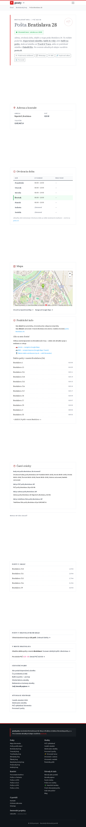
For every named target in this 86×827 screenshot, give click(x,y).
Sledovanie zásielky (19, 703)
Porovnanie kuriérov (17, 775)
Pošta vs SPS (14, 785)
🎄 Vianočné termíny (51, 785)
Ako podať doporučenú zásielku (23, 670)
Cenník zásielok (49, 746)
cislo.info (18, 814)
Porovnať (19, 60)
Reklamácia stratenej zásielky (23, 683)
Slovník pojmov (49, 777)
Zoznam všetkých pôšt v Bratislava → (56, 651)
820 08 (46, 116)
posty (17, 3)
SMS (50, 55)
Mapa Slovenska (15, 743)
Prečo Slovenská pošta (52, 788)
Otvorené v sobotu (50, 757)
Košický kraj (14, 767)
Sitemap (13, 806)
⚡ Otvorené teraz (50, 754)
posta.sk (18, 50)
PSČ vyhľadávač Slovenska (21, 705)
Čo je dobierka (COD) (19, 674)
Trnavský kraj (14, 751)
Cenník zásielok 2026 (20, 700)
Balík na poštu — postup (21, 677)
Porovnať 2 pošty (18, 708)
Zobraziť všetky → (44, 637)
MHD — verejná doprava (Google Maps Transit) (33, 350)
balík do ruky (49, 41)
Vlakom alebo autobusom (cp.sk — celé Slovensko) (35, 353)
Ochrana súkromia (16, 803)
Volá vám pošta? (49, 790)
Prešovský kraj (15, 765)
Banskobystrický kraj (17, 762)
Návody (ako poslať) (51, 775)
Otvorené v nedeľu (50, 759)
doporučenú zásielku (32, 41)
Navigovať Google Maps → (44, 310)
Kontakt (13, 801)
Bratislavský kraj (21, 7)
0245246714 (19, 123)
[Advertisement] (43, 84)
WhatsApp (40, 55)
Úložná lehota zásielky (20, 680)
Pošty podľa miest (16, 746)
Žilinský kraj (14, 759)
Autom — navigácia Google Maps (29, 347)
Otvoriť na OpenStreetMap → (23, 310)
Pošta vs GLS (14, 783)
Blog (45, 793)
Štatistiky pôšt (49, 762)
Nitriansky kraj (14, 757)
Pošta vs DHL (14, 788)
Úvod (11, 7)
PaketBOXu (28, 47)
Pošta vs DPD (14, 780)
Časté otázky (48, 780)
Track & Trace (44, 44)
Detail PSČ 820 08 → (37, 656)
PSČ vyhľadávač (49, 743)
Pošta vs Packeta (16, 777)
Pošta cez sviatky (50, 783)
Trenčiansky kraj (15, 754)
